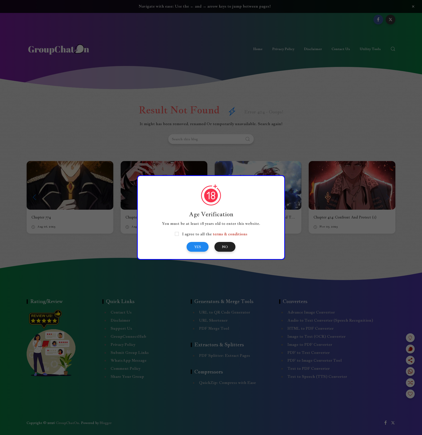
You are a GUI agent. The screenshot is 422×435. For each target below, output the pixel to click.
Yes (197, 247)
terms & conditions (230, 234)
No (225, 247)
